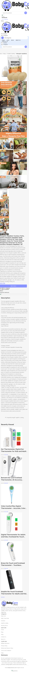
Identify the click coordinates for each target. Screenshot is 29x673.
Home (2, 629)
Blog (2, 632)
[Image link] (9, 603)
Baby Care (3, 616)
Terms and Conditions (6, 650)
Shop (4, 53)
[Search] (25, 13)
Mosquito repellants (21, 53)
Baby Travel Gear (5, 618)
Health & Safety (11, 53)
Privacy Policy (4, 645)
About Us (3, 639)
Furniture (3, 620)
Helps (2, 653)
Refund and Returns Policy (7, 648)
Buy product (13, 286)
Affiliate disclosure (5, 643)
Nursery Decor (4, 625)
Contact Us (3, 636)
